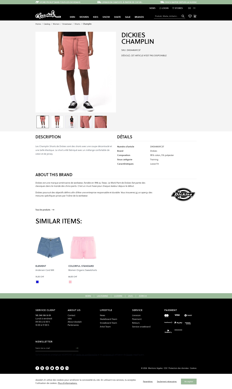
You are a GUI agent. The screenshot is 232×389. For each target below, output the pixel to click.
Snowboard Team (108, 322)
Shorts (77, 24)
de (189, 8)
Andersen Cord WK (44, 270)
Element (40, 266)
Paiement (137, 319)
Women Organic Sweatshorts (82, 270)
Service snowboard (141, 326)
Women (56, 24)
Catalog (47, 24)
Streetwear (67, 24)
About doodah (75, 321)
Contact (71, 315)
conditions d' (108, 354)
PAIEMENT (170, 310)
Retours (136, 322)
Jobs (70, 318)
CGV (165, 368)
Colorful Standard (81, 266)
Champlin (87, 24)
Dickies (133, 35)
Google (129, 354)
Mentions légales (155, 368)
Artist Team (105, 326)
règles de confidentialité (86, 354)
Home (38, 24)
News (152, 8)
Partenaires (73, 324)
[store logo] (48, 14)
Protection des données (178, 368)
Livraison (136, 315)
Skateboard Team (108, 319)
